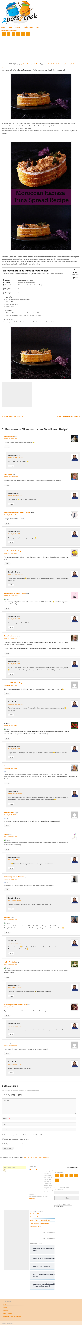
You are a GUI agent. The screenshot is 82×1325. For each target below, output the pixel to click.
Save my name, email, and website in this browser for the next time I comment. (27, 1135)
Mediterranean (60, 64)
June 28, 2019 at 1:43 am (11, 725)
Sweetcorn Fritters (35, 1214)
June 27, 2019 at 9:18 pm (11, 595)
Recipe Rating (6, 1095)
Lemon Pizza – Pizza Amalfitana (40, 1220)
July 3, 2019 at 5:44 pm (10, 1007)
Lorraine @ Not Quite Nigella (14, 683)
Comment (6, 1100)
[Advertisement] (17, 394)
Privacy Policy (28, 28)
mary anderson (9, 812)
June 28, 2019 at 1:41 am (11, 685)
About (10, 28)
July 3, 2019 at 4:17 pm (10, 964)
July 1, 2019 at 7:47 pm (10, 836)
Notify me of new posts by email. (14, 1144)
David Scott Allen (10, 636)
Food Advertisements (72, 1167)
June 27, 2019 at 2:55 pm (11, 476)
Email (6, 1124)
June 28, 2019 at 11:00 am (15, 664)
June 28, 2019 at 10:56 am (15, 619)
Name (6, 1118)
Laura (6, 834)
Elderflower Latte (35, 1226)
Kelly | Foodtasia (10, 962)
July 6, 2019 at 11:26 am (14, 1064)
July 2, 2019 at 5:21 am (10, 879)
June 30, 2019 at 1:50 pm (11, 768)
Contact (18, 28)
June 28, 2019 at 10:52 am (15, 495)
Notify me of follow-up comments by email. (16, 1139)
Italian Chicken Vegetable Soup (39, 1223)
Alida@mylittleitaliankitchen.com (15, 1005)
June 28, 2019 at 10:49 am (15, 457)
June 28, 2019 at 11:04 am (15, 749)
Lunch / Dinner (36, 64)
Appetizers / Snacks (25, 64)
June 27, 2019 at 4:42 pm (11, 515)
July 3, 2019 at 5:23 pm (14, 900)
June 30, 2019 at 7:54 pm (11, 815)
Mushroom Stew (35, 1217)
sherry (6, 1043)
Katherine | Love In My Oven (14, 877)
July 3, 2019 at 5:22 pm (14, 860)
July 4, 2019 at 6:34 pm (14, 1026)
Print (76, 277)
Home (3, 28)
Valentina (7, 917)
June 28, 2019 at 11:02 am (15, 704)
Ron (5, 766)
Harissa (53, 64)
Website (5, 1130)
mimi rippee (8, 474)
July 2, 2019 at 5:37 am (10, 919)
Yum (3, 68)
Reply (7, 447)
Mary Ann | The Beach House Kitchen (17, 512)
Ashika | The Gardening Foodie (15, 593)
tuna (76, 64)
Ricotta (73, 64)
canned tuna (47, 64)
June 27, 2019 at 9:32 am (11, 438)
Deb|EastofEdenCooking (12, 551)
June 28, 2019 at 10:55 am (15, 574)
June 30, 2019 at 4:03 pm (15, 793)
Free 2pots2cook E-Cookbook (12, 1316)
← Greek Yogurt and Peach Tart (13, 416)
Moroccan (67, 64)
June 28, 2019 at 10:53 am (15, 534)
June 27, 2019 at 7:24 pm (11, 553)
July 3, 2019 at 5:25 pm (14, 943)
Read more (32, 1198)
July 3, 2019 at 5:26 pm (14, 987)
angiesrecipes (9, 436)
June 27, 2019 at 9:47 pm (11, 638)
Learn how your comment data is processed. (36, 1157)
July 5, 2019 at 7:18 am (10, 1045)
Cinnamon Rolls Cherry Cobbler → (68, 416)
